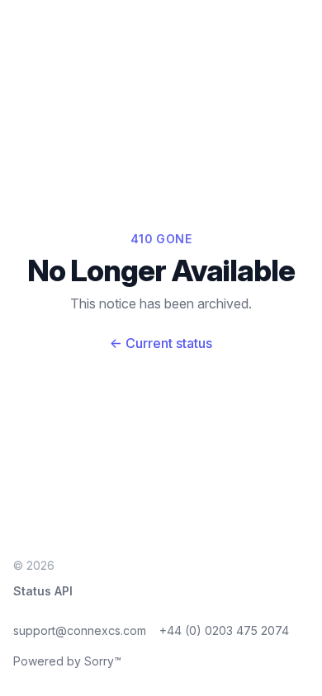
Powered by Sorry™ (67, 661)
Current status (161, 343)
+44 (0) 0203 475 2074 (224, 630)
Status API (43, 591)
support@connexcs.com (79, 630)
